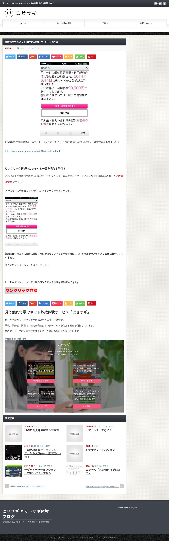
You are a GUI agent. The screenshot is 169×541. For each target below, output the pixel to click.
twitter (160, 3)
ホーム (23, 23)
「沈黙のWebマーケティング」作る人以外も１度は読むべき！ (42, 453)
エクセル (98, 466)
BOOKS (35, 446)
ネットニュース (26, 48)
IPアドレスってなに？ (99, 430)
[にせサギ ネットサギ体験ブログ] (20, 16)
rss (156, 3)
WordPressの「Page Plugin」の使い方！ (102, 486)
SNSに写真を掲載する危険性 (41, 430)
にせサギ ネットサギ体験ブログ (25, 514)
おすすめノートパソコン (100, 450)
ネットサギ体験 (64, 23)
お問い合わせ (146, 23)
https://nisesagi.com (15, 338)
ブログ (105, 23)
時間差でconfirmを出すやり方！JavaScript (27, 486)
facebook (165, 3)
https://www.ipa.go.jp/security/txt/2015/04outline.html (32, 151)
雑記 (48, 446)
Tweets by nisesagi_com (127, 507)
